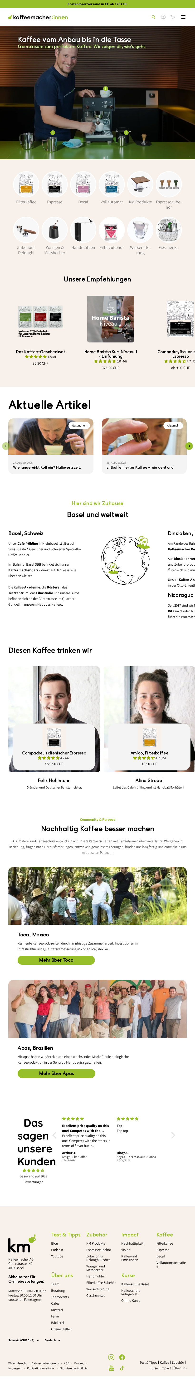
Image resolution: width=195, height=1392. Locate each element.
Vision (125, 1249)
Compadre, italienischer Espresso (54, 753)
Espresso (162, 1249)
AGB (66, 1363)
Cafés (55, 1303)
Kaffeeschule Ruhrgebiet (130, 1292)
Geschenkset (95, 1295)
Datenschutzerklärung (45, 1363)
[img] (33, 1170)
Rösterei (57, 1310)
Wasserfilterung (97, 1289)
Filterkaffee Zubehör (101, 1282)
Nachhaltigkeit (132, 1243)
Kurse (154, 1368)
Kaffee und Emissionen (129, 1257)
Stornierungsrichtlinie (73, 1368)
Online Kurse (130, 1300)
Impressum (15, 1368)
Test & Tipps (148, 1362)
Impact (166, 1368)
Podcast (57, 1249)
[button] (55, 1135)
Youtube (57, 1256)
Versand (79, 1363)
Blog (54, 1243)
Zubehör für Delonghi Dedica (98, 1257)
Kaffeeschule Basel (135, 1284)
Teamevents (60, 1297)
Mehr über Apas (56, 1073)
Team (55, 1284)
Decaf (160, 1256)
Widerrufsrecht (17, 1363)
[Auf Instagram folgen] (111, 1357)
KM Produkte (95, 1243)
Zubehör (178, 1362)
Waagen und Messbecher (95, 1267)
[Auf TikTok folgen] (122, 1368)
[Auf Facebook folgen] (122, 1357)
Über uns (180, 1368)
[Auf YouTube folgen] (111, 1368)
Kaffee (164, 1362)
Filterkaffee (164, 1243)
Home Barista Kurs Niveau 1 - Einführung (110, 354)
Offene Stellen (61, 1329)
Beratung (58, 1290)
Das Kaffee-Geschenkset (40, 352)
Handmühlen (96, 1276)
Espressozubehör (98, 1249)
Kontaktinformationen (41, 1368)
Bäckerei (57, 1322)
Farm (55, 1316)
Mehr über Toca (56, 960)
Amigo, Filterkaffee (150, 753)
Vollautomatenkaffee (171, 1264)
